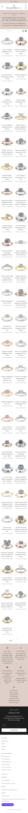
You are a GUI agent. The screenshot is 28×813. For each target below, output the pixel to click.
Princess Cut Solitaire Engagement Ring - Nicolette (21, 353)
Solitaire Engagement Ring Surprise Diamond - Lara (7, 378)
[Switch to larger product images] (23, 31)
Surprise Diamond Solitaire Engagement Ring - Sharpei (21, 278)
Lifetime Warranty (6, 761)
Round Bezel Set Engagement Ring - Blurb (7, 630)
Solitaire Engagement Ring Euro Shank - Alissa (21, 51)
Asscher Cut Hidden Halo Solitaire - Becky (21, 578)
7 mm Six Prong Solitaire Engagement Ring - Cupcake (7, 479)
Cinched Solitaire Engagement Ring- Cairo (7, 579)
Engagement (5, 741)
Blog (3, 749)
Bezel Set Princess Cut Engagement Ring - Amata (7, 76)
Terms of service (6, 767)
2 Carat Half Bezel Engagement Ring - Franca (20, 554)
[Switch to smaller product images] (25, 31)
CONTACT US (5, 774)
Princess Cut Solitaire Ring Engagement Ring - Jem (21, 378)
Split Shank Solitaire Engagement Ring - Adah (21, 152)
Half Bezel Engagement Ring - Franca (7, 101)
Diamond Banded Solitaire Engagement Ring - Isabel (7, 454)
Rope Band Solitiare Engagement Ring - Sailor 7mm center (7, 202)
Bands (3, 743)
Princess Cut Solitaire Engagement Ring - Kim (21, 403)
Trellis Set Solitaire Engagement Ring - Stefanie (20, 328)
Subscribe (14, 730)
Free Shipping (5, 759)
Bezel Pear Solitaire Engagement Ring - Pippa (20, 604)
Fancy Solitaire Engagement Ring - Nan (20, 177)
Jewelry (4, 746)
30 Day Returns (6, 756)
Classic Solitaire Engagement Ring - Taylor (7, 51)
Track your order (6, 769)
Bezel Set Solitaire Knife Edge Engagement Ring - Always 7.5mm (7, 253)
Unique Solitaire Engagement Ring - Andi (20, 101)
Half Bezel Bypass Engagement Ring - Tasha (7, 227)
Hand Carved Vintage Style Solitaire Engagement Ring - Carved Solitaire (7, 278)
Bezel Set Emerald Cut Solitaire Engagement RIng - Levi (20, 454)
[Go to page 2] (17, 639)
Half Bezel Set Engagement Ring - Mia (7, 328)
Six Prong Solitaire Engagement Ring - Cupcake (20, 227)
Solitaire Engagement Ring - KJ (7, 402)
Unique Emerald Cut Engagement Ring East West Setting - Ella (7, 504)
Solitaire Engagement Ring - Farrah (7, 302)
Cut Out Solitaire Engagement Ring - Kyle (20, 428)
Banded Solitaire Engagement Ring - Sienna (7, 177)
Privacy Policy (6, 764)
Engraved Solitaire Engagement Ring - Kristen (7, 353)
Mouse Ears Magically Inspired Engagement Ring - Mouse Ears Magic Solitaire (7, 554)
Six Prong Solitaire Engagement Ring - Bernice (7, 127)
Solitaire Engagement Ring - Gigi (21, 75)
